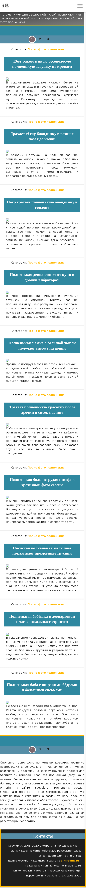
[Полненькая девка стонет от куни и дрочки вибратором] (42, 292)
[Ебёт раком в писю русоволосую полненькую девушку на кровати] (42, 79)
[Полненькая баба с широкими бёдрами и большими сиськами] (42, 702)
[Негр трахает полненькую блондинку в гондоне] (42, 220)
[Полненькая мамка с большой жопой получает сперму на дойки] (42, 360)
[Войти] (18, 6)
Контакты (43, 836)
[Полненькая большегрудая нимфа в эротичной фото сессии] (42, 497)
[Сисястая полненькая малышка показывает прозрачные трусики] (42, 565)
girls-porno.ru (70, 861)
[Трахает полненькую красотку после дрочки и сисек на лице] (42, 424)
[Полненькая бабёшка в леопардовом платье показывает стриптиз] (42, 634)
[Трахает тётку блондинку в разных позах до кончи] (42, 151)
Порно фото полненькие (46, 49)
